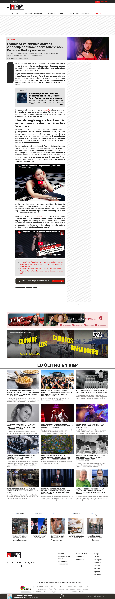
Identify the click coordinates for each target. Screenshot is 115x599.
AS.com (75, 587)
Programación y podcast (95, 596)
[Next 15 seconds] (65, 596)
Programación (26, 13)
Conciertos (50, 13)
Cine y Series (63, 564)
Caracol (86, 587)
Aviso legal (37, 582)
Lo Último (14, 13)
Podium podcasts (39, 591)
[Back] (54, 596)
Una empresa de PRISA (25, 588)
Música (61, 553)
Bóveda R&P (97, 13)
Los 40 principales (47, 587)
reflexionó (38, 216)
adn (80, 587)
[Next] (69, 596)
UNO (50, 589)
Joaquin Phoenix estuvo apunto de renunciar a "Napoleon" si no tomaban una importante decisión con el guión (42, 271)
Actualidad (62, 13)
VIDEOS (15, 1)
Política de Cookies (60, 582)
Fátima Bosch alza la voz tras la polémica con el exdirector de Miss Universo (39, 537)
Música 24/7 (39, 13)
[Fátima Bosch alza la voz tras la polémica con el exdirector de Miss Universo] (39, 526)
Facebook (97, 563)
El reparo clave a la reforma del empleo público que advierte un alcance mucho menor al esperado (76, 537)
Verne (75, 589)
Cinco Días (60, 589)
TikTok (96, 557)
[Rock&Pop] (17, 7)
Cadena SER (70, 587)
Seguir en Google (58, 281)
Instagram (98, 560)
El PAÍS (40, 587)
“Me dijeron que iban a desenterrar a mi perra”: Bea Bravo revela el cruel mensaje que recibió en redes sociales (95, 537)
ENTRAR (97, 1)
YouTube (97, 569)
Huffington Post (42, 589)
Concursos (86, 13)
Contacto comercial (14, 566)
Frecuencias (80, 556)
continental (67, 589)
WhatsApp (98, 575)
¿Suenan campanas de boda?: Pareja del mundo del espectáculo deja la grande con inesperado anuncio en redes (57, 537)
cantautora (47, 110)
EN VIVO (10, 1)
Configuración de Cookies (73, 582)
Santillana (54, 587)
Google (96, 554)
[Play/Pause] (62, 596)
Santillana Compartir (63, 587)
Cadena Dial (80, 589)
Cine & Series (74, 13)
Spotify (97, 572)
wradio (55, 589)
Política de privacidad (47, 582)
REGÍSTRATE (104, 1)
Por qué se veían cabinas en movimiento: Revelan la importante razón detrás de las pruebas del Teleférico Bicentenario (20, 537)
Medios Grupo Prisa (25, 592)
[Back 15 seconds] (58, 596)
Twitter (97, 566)
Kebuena (86, 589)
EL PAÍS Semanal (71, 589)
